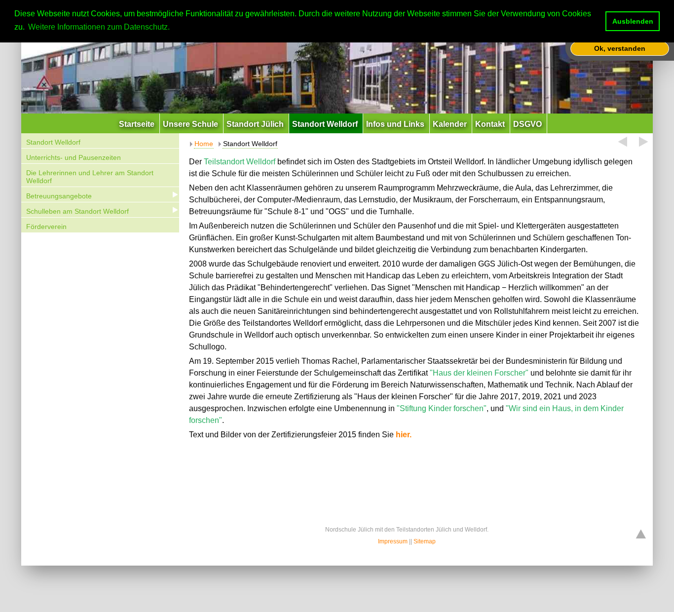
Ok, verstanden (619, 48)
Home (203, 144)
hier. (404, 434)
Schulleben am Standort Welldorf (77, 211)
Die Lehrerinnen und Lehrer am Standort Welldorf (89, 177)
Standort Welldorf (53, 142)
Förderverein (46, 226)
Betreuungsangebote (59, 196)
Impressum (393, 541)
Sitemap (424, 541)
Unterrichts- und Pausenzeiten (73, 157)
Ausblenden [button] (632, 21)
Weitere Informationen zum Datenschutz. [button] (99, 27)
